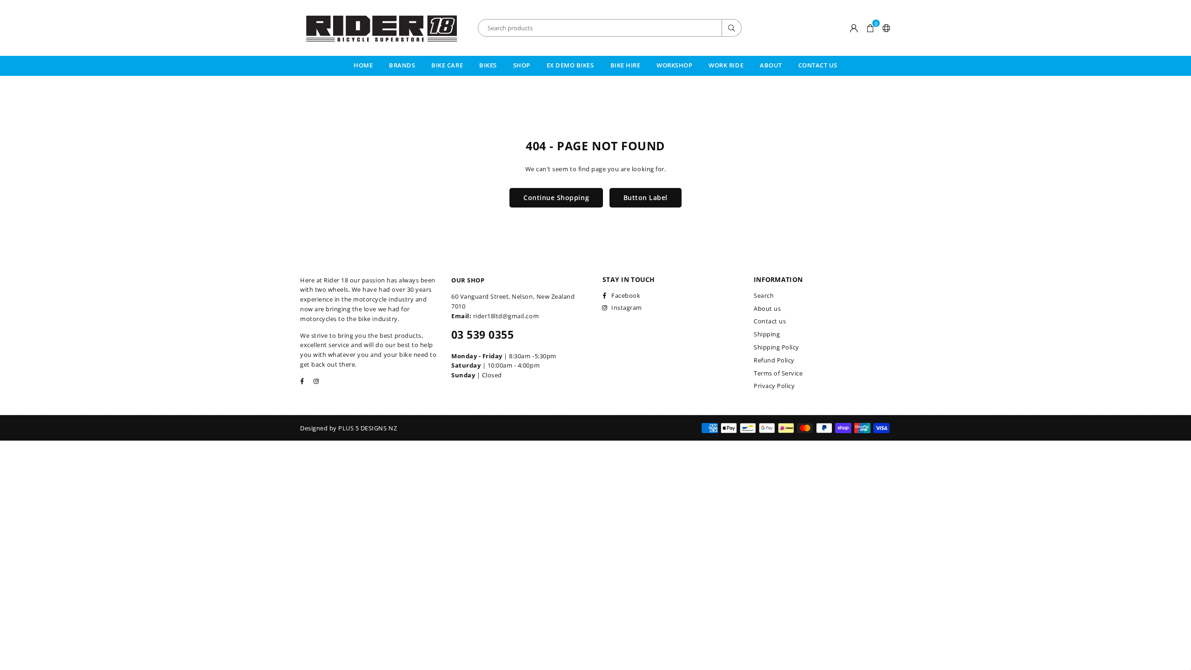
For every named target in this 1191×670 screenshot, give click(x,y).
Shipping (767, 334)
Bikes (488, 65)
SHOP (521, 65)
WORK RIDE (726, 65)
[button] (870, 28)
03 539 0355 (482, 334)
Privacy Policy (774, 386)
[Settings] (884, 28)
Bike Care (447, 65)
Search (764, 295)
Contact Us (817, 65)
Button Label (645, 197)
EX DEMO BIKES (570, 65)
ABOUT (771, 65)
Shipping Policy (776, 347)
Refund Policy (774, 360)
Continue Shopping (556, 197)
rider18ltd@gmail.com (506, 316)
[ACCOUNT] (854, 28)
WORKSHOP (674, 65)
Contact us (770, 321)
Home (363, 65)
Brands (402, 65)
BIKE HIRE (625, 65)
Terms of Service (778, 373)
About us (767, 308)
